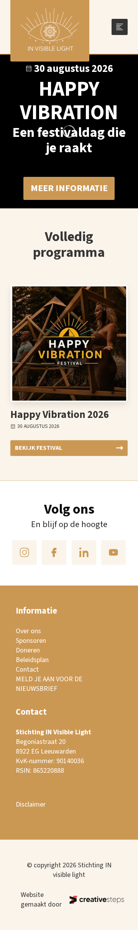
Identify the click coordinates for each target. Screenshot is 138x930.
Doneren (28, 650)
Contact (27, 669)
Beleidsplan (32, 660)
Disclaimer (31, 804)
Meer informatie (69, 188)
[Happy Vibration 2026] (69, 343)
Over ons (28, 631)
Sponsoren (31, 641)
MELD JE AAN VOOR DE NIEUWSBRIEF (49, 684)
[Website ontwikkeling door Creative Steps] (89, 900)
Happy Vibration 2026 (59, 414)
